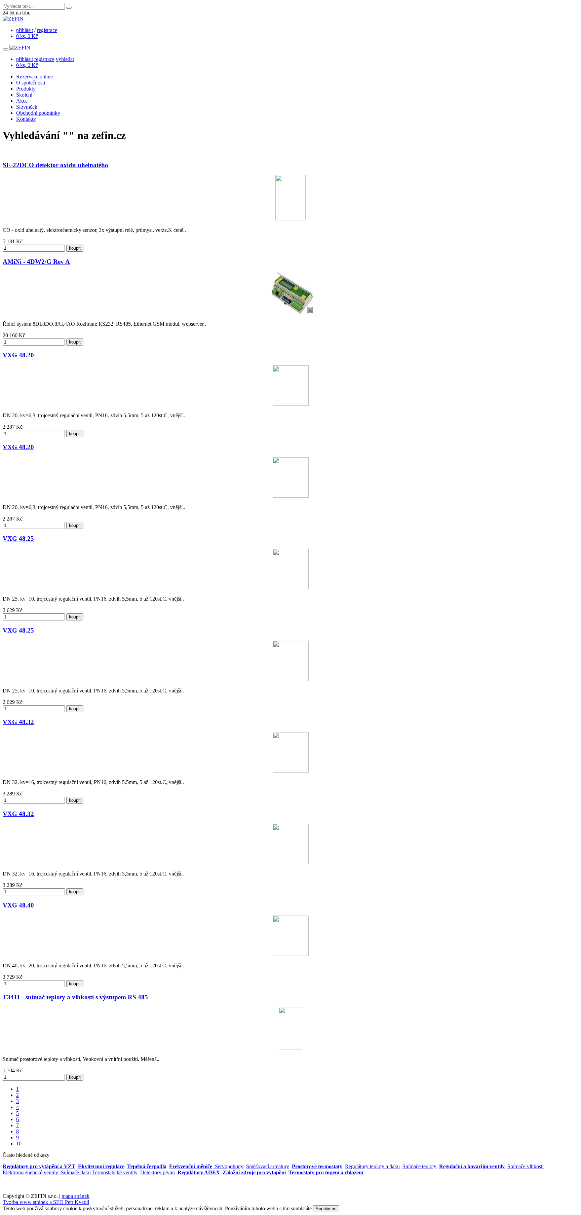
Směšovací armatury (267, 1166)
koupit (75, 248)
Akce (22, 101)
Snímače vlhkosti (525, 1166)
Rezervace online (34, 76)
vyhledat (65, 59)
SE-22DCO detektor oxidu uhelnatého (55, 165)
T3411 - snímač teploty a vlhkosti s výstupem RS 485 (75, 997)
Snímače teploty (419, 1166)
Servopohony (228, 1166)
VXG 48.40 (18, 905)
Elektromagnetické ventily (30, 1172)
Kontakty (26, 119)
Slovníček (26, 107)
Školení (24, 95)
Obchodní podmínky (38, 113)
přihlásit (24, 30)
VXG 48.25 (18, 538)
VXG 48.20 (18, 355)
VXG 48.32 (18, 721)
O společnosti (30, 82)
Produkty (26, 89)
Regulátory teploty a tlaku (372, 1166)
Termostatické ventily (115, 1172)
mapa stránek (75, 1196)
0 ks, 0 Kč (27, 36)
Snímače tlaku (75, 1172)
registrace (47, 30)
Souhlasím (326, 1208)
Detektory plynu (157, 1172)
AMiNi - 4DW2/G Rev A (36, 261)
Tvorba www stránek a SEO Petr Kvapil (46, 1202)
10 (19, 1143)
